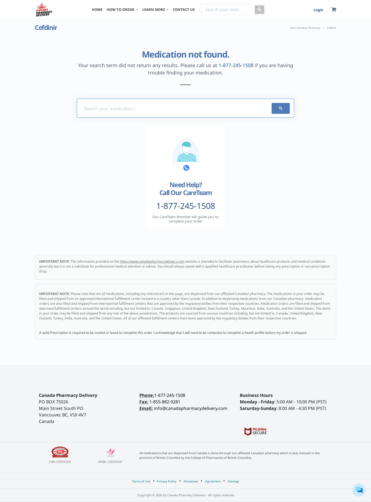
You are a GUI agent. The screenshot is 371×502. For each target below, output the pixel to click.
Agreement (213, 481)
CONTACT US (184, 9)
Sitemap (233, 481)
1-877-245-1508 (236, 65)
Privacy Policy (167, 481)
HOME (97, 9)
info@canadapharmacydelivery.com (190, 408)
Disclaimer (191, 481)
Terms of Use (141, 481)
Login (318, 9)
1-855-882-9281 (164, 402)
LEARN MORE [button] (154, 9)
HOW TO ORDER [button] (121, 9)
